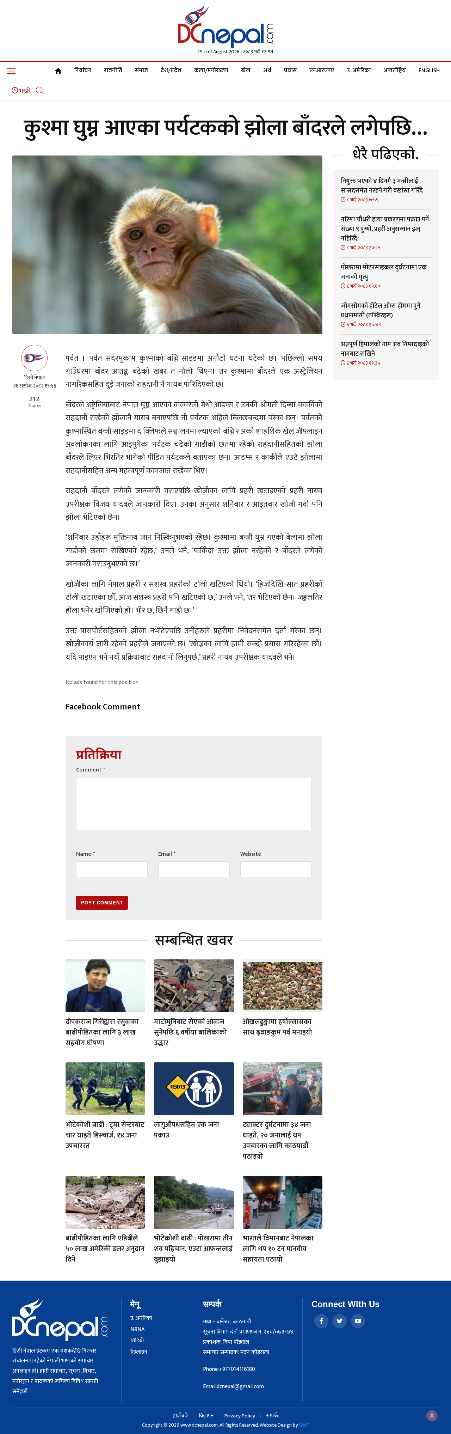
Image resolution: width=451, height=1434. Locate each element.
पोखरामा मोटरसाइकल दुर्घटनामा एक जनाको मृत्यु (384, 272)
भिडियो (137, 1341)
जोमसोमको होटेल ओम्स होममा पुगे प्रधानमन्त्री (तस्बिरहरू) (381, 311)
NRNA (137, 1329)
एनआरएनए (321, 70)
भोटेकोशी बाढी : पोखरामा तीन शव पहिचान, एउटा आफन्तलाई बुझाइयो (193, 1248)
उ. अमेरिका (359, 70)
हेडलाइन (138, 1352)
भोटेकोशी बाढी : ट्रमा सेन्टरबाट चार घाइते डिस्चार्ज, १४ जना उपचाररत (105, 1135)
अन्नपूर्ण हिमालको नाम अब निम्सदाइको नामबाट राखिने (385, 349)
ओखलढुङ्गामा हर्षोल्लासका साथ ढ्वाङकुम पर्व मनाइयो (277, 1027)
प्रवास (290, 70)
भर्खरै (24, 91)
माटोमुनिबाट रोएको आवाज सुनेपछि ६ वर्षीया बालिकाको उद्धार (190, 1032)
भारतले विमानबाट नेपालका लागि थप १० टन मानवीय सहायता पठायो (278, 1248)
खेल (246, 70)
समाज (141, 70)
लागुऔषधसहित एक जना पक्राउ (186, 1130)
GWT (304, 1425)
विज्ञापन (206, 1415)
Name (85, 854)
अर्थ (267, 70)
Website (250, 854)
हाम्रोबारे (180, 1415)
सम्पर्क (272, 1415)
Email (166, 854)
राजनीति (113, 70)
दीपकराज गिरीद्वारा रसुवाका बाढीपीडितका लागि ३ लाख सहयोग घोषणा (102, 1032)
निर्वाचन (82, 70)
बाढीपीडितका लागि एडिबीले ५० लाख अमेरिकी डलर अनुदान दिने (105, 1248)
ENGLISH (429, 70)
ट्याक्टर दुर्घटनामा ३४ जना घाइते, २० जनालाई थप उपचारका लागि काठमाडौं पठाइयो (277, 1141)
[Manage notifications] (432, 1415)
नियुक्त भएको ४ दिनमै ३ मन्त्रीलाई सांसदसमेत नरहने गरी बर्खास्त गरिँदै (382, 186)
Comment (90, 770)
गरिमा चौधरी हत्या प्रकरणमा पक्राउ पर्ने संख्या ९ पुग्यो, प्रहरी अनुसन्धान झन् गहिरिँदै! (385, 229)
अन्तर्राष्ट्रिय (394, 70)
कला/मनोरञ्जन (211, 70)
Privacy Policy (239, 1415)
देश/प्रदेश (171, 70)
